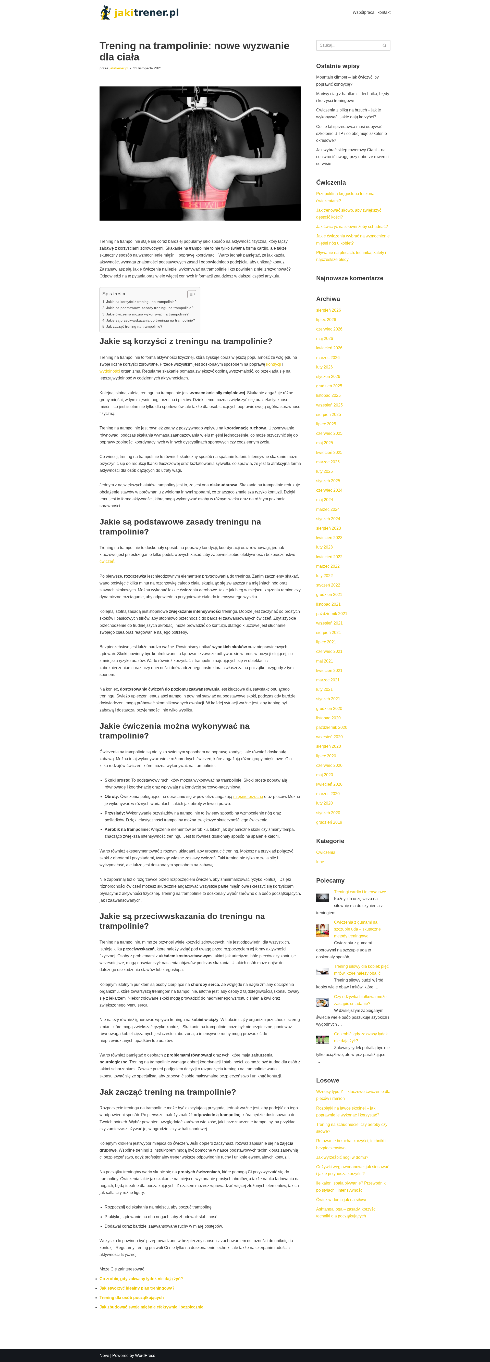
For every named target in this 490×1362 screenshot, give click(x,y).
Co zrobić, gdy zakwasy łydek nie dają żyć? (141, 1279)
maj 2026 (324, 338)
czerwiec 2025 (329, 433)
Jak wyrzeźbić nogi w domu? (342, 1157)
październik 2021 (331, 614)
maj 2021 (324, 661)
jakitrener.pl (118, 68)
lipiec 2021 (326, 642)
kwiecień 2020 (329, 784)
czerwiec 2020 (329, 765)
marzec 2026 (328, 357)
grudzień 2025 (329, 386)
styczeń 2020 (328, 813)
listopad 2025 (328, 395)
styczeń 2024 (328, 519)
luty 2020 (324, 803)
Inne (320, 862)
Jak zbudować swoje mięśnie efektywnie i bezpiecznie (151, 1307)
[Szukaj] (384, 45)
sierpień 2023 (328, 528)
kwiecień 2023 (329, 538)
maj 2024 (324, 500)
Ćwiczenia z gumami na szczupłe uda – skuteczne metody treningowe (357, 929)
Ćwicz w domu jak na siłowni (342, 1200)
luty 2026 (324, 367)
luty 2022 (324, 576)
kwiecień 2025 (329, 452)
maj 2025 (324, 443)
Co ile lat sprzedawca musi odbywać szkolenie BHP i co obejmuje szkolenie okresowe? (351, 133)
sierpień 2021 (328, 632)
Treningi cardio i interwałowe (360, 892)
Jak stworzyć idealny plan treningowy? (137, 1288)
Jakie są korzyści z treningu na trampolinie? (141, 302)
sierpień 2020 (328, 746)
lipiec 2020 (326, 756)
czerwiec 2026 (329, 329)
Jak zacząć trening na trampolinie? (134, 326)
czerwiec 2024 (329, 490)
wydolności (110, 371)
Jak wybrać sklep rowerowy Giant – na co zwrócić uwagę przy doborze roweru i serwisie (352, 157)
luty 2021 (324, 689)
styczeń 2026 (328, 376)
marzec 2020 (328, 794)
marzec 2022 (328, 566)
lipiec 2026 (326, 319)
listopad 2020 (328, 718)
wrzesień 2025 (329, 405)
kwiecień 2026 (329, 348)
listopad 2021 (328, 604)
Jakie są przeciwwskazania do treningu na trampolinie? (150, 320)
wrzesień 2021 (329, 623)
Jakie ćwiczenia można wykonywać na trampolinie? (147, 314)
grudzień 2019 (329, 822)
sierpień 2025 (328, 414)
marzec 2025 (328, 462)
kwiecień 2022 (329, 557)
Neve (104, 1355)
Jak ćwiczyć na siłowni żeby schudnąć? (352, 226)
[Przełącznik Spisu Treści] (189, 294)
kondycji (273, 364)
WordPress (145, 1355)
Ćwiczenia (325, 852)
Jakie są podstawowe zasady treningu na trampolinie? (149, 308)
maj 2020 (324, 775)
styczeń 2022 (328, 585)
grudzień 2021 (329, 594)
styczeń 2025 (328, 481)
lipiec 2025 (326, 424)
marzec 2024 (328, 509)
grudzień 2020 (329, 708)
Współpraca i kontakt (371, 12)
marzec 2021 (328, 680)
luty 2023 (324, 547)
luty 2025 (324, 471)
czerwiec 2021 (329, 651)
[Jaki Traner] (139, 12)
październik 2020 (331, 727)
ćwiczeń (107, 561)
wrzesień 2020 (329, 737)
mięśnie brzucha (248, 796)
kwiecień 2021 (329, 670)
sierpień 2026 (328, 310)
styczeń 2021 (328, 699)
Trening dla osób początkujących (132, 1297)
